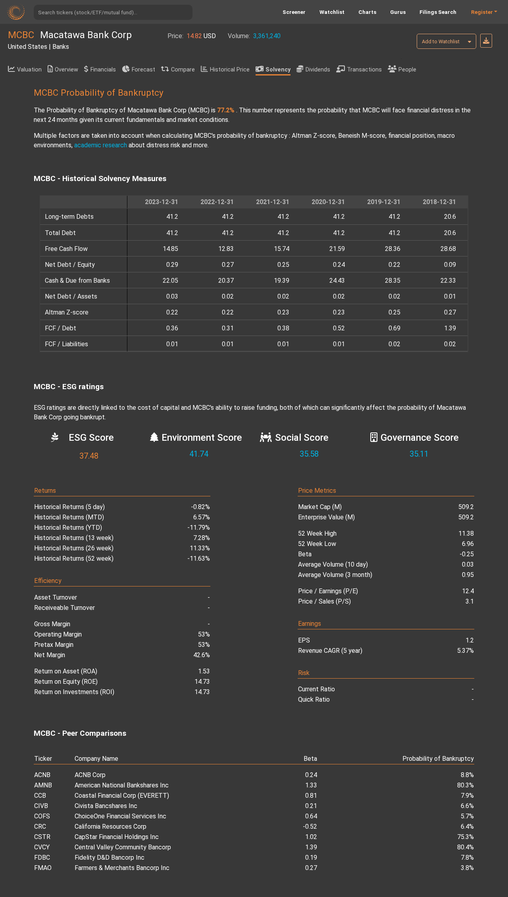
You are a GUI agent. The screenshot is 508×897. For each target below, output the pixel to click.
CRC (40, 826)
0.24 (311, 775)
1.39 (311, 847)
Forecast (143, 69)
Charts (367, 12)
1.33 (311, 785)
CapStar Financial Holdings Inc (117, 837)
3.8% (467, 868)
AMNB (43, 785)
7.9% (467, 795)
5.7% (467, 816)
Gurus (398, 12)
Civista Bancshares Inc (106, 806)
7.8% (467, 857)
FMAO (43, 868)
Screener (294, 12)
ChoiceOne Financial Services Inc (120, 816)
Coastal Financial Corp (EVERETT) (122, 795)
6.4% (467, 826)
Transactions (364, 69)
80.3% (465, 785)
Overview (66, 69)
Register (482, 12)
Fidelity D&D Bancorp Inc (109, 857)
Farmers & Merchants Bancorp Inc (122, 868)
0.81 (311, 795)
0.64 (311, 816)
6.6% (467, 806)
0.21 (311, 806)
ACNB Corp (90, 775)
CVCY (42, 847)
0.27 (311, 868)
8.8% (467, 775)
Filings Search (437, 12)
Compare (183, 69)
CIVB (41, 806)
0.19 (311, 857)
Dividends (318, 69)
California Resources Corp (110, 826)
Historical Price (230, 69)
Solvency (278, 69)
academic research (100, 145)
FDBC (42, 857)
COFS (42, 816)
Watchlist (331, 12)
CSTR (42, 837)
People (407, 69)
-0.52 (310, 826)
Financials (103, 69)
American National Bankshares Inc (122, 785)
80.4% (465, 847)
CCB (40, 795)
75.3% (465, 837)
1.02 (311, 837)
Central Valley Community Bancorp (123, 847)
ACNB (42, 775)
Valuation (29, 69)
